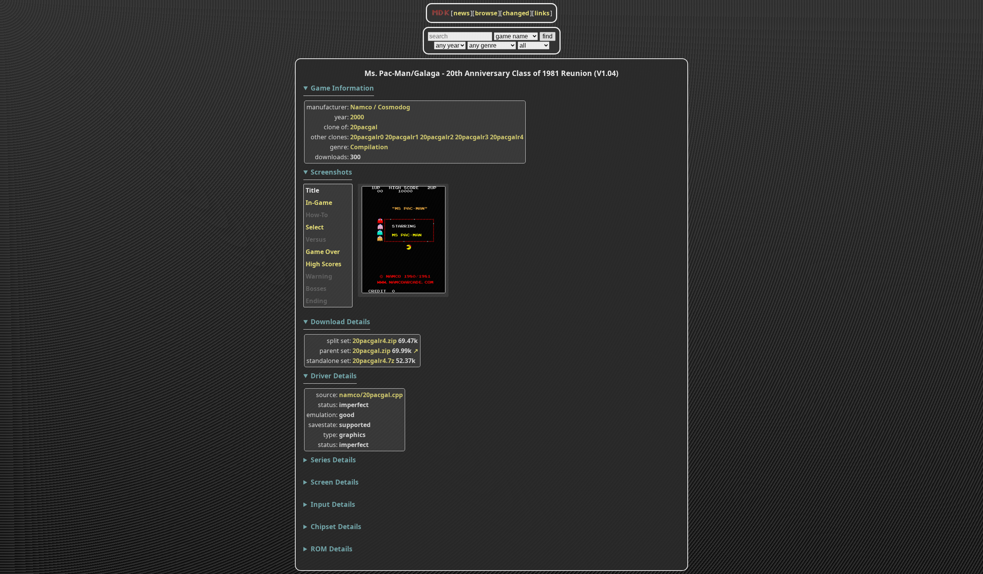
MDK (441, 13)
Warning (319, 276)
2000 (357, 117)
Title (312, 190)
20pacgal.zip (371, 350)
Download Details (340, 321)
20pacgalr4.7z (373, 360)
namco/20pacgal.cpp (371, 395)
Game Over (323, 251)
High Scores (323, 264)
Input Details (333, 504)
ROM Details (331, 548)
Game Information (342, 87)
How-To (317, 215)
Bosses (316, 288)
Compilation (369, 147)
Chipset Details (336, 526)
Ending (316, 301)
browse (486, 13)
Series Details (333, 459)
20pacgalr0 (367, 137)
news (461, 13)
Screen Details (335, 482)
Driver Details (334, 375)
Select (315, 227)
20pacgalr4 (506, 137)
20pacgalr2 (436, 137)
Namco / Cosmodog (380, 107)
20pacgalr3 (471, 137)
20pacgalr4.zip (374, 340)
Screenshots (331, 171)
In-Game (319, 202)
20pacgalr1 (402, 137)
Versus (316, 239)
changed (516, 13)
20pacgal (363, 127)
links (542, 13)
